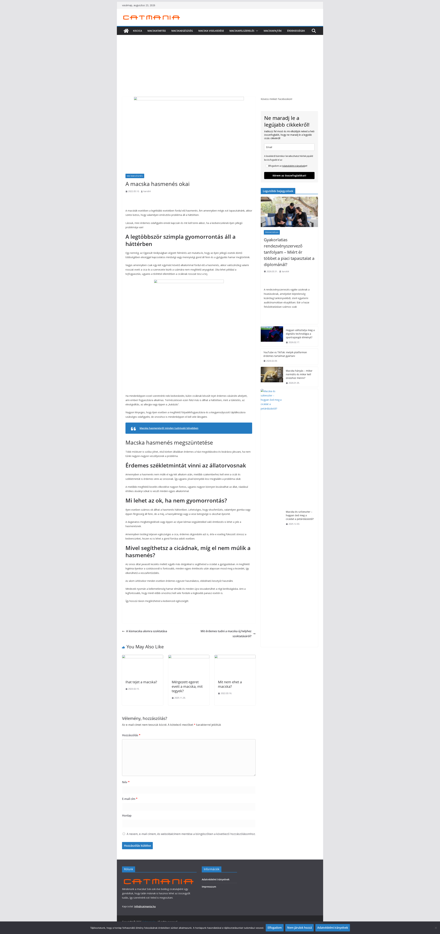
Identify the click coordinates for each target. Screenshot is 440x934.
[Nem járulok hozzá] (435, 928)
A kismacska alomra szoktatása (146, 631)
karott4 (147, 191)
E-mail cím (130, 799)
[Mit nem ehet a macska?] (235, 657)
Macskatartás (156, 30)
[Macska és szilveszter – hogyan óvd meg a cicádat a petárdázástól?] (272, 518)
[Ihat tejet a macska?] (142, 657)
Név (126, 782)
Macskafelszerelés (241, 30)
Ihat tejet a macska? (141, 682)
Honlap (126, 815)
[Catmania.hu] (126, 31)
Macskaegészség (182, 30)
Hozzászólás (131, 735)
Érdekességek (296, 30)
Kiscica (137, 30)
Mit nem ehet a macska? (230, 684)
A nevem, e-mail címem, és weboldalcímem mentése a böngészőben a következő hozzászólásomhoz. (191, 834)
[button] (256, 30)
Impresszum (209, 886)
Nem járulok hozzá (299, 928)
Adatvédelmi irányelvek (293, 165)
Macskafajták (273, 30)
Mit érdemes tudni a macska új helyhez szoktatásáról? (226, 633)
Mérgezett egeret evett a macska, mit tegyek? (187, 686)
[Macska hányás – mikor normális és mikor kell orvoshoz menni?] (272, 377)
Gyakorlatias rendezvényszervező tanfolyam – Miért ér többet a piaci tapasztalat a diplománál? (289, 252)
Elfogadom (275, 928)
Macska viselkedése (211, 30)
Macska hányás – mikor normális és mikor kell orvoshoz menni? (299, 374)
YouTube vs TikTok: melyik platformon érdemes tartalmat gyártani (285, 354)
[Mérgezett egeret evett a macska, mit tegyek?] (188, 657)
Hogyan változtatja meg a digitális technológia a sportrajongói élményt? (300, 333)
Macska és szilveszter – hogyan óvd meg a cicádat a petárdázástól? (300, 515)
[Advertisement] (220, 71)
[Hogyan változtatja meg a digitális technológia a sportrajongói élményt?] (272, 336)
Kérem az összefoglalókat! (289, 175)
